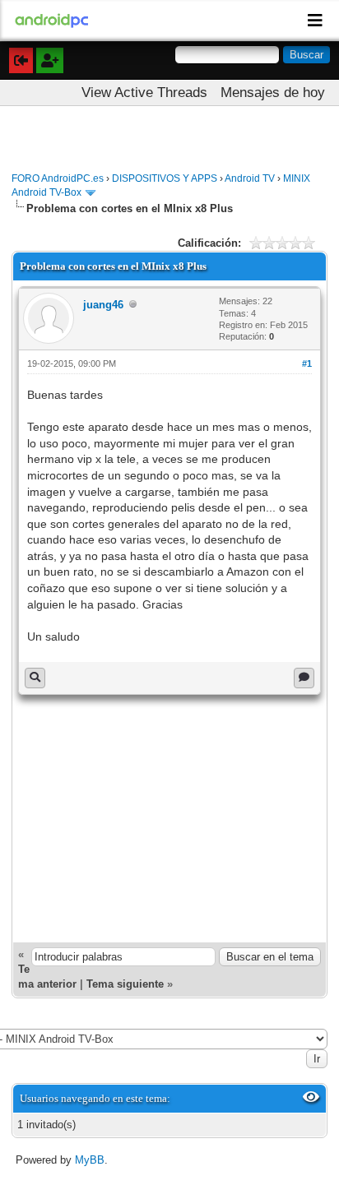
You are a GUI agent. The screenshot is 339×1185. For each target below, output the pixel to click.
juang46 (103, 305)
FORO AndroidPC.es (58, 178)
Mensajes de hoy (273, 92)
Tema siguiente (125, 984)
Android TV (250, 178)
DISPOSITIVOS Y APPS (164, 178)
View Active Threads (144, 92)
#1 (307, 363)
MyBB (89, 1160)
